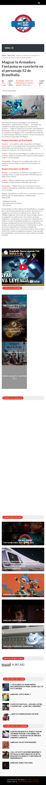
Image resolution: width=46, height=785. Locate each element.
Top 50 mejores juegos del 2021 (18, 543)
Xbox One (11, 55)
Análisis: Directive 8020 (14, 620)
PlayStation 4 (21, 83)
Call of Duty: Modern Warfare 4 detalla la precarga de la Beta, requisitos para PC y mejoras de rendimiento (25, 755)
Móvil (27, 81)
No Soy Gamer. (32, 780)
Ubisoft (19, 85)
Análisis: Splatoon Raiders (16, 595)
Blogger (34, 782)
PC (32, 81)
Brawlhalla (20, 81)
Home (4, 55)
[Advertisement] (23, 487)
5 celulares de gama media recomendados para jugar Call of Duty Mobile (27, 686)
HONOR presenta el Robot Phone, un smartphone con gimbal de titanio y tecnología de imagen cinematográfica (21, 565)
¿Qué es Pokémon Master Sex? (24, 714)
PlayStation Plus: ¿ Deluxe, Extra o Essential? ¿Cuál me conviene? (26, 705)
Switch (30, 83)
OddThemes (23, 782)
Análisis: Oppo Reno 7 (20, 694)
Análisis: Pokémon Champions (18, 646)
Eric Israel (4, 84)
